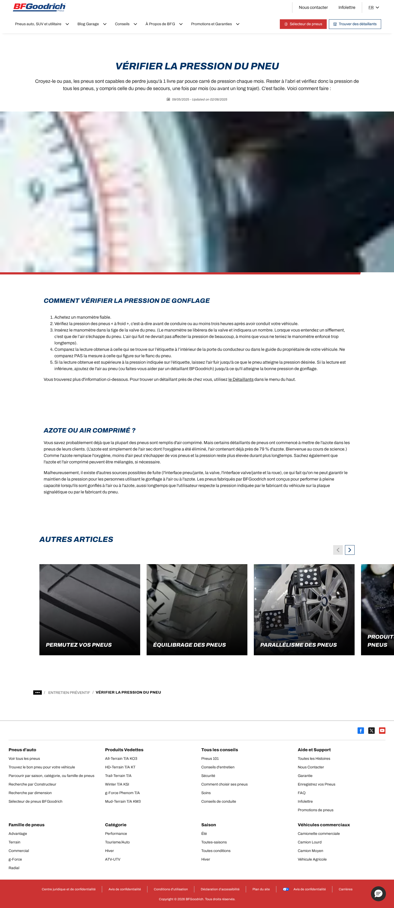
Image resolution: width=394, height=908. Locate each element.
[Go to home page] (39, 7)
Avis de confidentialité (309, 889)
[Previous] (338, 550)
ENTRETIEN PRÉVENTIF (69, 693)
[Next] (350, 550)
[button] (378, 893)
